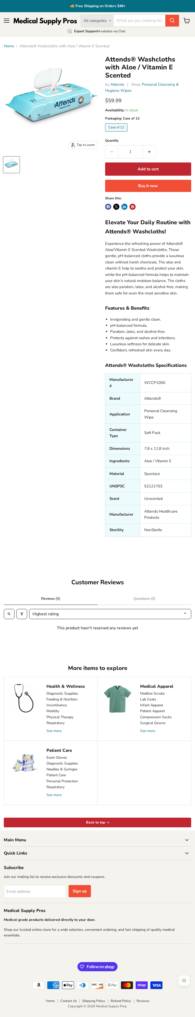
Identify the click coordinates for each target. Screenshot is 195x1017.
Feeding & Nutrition (61, 699)
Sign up (80, 891)
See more (53, 730)
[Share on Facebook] (108, 207)
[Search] (172, 20)
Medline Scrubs (152, 693)
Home (9, 46)
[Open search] (9, 614)
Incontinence (56, 705)
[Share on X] (116, 207)
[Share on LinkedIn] (124, 207)
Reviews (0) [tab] (50, 598)
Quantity (112, 141)
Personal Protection (62, 781)
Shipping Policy (93, 1001)
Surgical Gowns (153, 723)
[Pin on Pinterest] (132, 207)
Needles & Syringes (61, 769)
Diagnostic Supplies (62, 693)
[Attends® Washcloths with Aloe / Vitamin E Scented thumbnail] (11, 165)
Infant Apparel (151, 705)
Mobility (52, 711)
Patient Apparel (152, 711)
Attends (117, 84)
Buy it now (148, 186)
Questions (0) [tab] (144, 598)
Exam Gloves (56, 757)
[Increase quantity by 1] (149, 151)
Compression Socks (156, 717)
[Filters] (22, 614)
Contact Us (68, 1001)
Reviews (143, 1001)
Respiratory (55, 723)
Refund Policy (121, 1001)
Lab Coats (148, 699)
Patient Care (56, 775)
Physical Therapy (59, 717)
